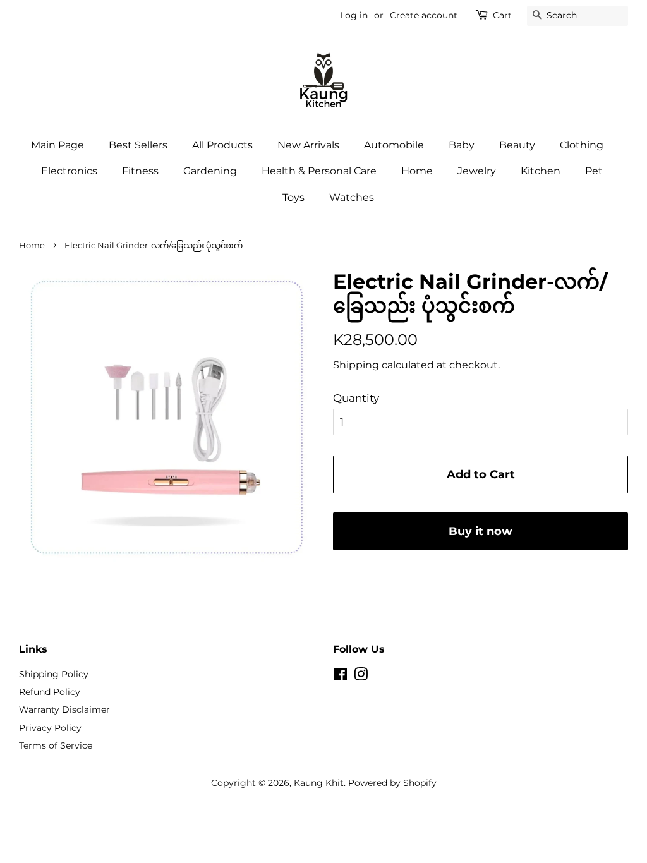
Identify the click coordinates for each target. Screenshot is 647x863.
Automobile (394, 145)
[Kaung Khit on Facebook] (340, 676)
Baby (462, 145)
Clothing (581, 145)
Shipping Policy (53, 674)
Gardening (210, 171)
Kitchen (540, 171)
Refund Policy (49, 691)
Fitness (140, 171)
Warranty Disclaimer (64, 709)
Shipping (356, 365)
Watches (351, 197)
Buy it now (480, 531)
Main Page (57, 145)
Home (417, 171)
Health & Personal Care (319, 171)
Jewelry (476, 171)
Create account (423, 15)
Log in (354, 15)
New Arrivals (308, 145)
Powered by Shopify (392, 782)
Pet (594, 171)
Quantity (356, 398)
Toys (293, 197)
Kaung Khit (319, 782)
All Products (222, 145)
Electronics (69, 171)
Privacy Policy (50, 727)
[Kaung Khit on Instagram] (361, 676)
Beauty (517, 145)
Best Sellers (138, 145)
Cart (502, 15)
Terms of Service (55, 745)
